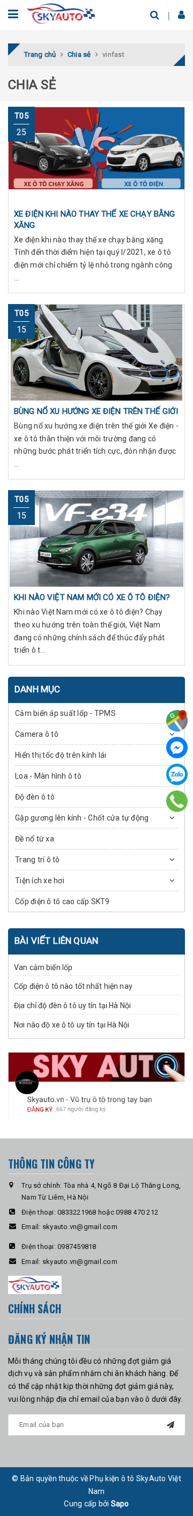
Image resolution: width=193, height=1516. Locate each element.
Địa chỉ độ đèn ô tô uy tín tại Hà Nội (72, 1005)
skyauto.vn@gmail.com (79, 1227)
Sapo (120, 1503)
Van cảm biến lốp (43, 967)
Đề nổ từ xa (34, 838)
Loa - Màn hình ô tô (48, 776)
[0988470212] (177, 801)
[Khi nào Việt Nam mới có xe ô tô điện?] (96, 538)
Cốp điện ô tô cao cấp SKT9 (62, 901)
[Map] (177, 720)
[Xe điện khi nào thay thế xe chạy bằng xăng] (96, 155)
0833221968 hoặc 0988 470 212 (107, 1212)
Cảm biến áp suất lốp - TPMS (65, 713)
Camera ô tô (36, 734)
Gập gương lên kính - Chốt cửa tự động (82, 818)
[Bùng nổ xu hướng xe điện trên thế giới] (96, 352)
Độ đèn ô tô (35, 797)
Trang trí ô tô (37, 859)
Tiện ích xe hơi (39, 880)
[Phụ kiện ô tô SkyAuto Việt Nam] (62, 13)
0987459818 (76, 1247)
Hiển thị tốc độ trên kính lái (60, 755)
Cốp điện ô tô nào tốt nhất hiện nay (73, 986)
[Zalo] (177, 774)
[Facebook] (177, 747)
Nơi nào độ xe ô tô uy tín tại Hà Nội (71, 1024)
